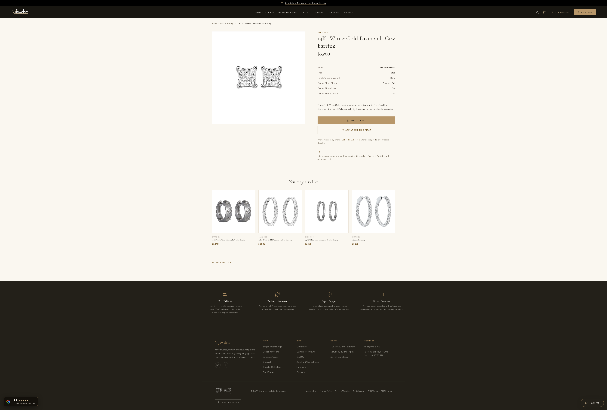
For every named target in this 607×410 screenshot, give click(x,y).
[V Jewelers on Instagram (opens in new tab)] (218, 365)
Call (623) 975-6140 (351, 139)
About (347, 12)
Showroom (586, 12)
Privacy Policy (325, 391)
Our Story (302, 346)
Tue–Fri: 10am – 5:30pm (343, 346)
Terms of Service (342, 391)
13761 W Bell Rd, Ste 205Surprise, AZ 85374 (378, 353)
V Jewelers (222, 342)
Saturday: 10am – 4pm (342, 351)
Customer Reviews (306, 351)
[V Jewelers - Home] (19, 12)
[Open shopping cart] (544, 12)
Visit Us (300, 356)
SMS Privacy (386, 391)
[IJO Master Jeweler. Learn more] (223, 391)
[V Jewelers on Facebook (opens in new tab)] (225, 365)
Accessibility (311, 391)
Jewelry (305, 12)
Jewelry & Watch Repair (308, 362)
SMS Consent (359, 391)
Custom (319, 12)
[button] (258, 77)
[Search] (537, 12)
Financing (302, 367)
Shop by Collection (272, 367)
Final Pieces (268, 372)
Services (334, 12)
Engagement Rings (264, 12)
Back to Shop (224, 262)
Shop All (267, 362)
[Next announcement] (363, 3)
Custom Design (270, 356)
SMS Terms (373, 391)
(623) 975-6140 (372, 346)
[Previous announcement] (244, 3)
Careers (309, 372)
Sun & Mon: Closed (339, 356)
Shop (222, 23)
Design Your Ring (287, 12)
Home (214, 23)
